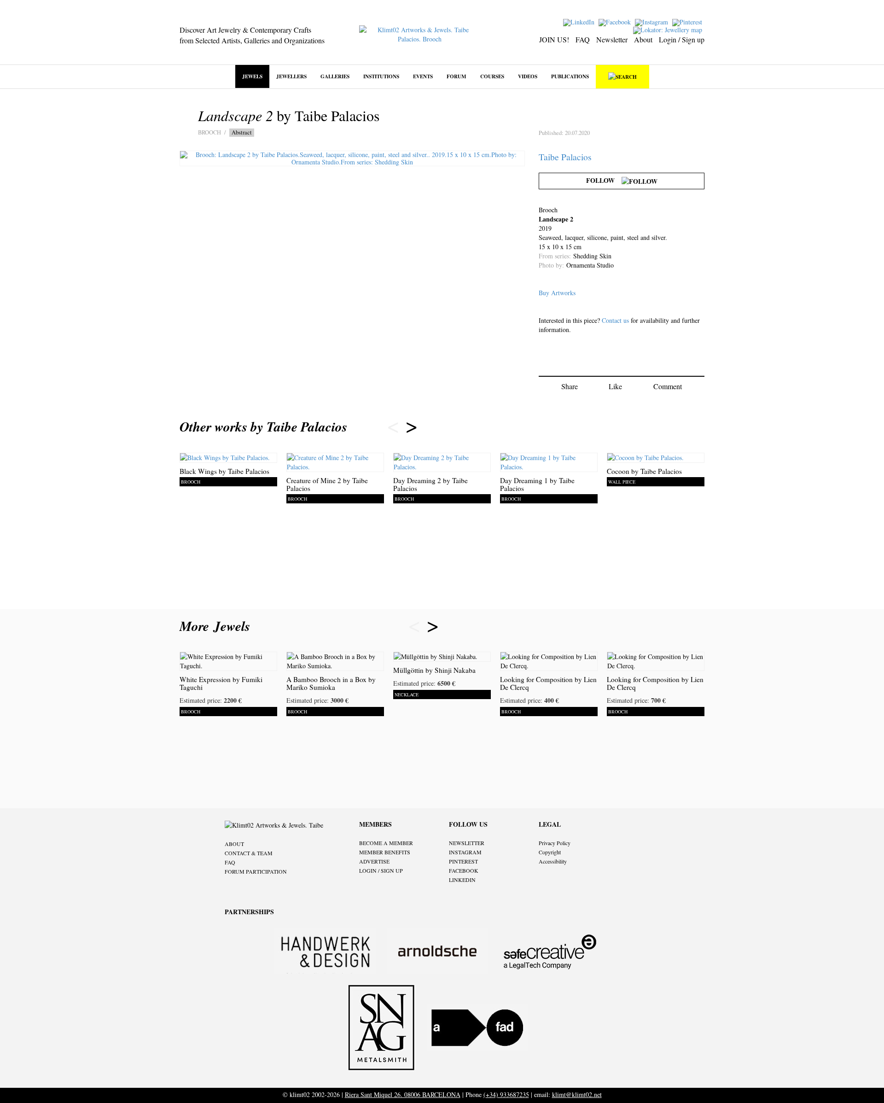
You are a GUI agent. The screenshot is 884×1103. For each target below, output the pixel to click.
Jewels (252, 76)
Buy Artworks (557, 292)
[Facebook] (616, 21)
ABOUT (234, 843)
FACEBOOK (463, 870)
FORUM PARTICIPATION (256, 871)
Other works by (263, 426)
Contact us (615, 320)
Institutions (381, 76)
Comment (667, 386)
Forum (456, 76)
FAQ (583, 39)
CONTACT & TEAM (249, 853)
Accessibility (553, 861)
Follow (604, 180)
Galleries (334, 76)
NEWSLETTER (466, 842)
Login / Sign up (681, 39)
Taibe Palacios (565, 157)
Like (615, 386)
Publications (570, 76)
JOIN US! (554, 39)
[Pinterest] (688, 21)
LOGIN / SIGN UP (381, 870)
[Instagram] (652, 21)
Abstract (242, 132)
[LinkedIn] (580, 21)
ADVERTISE (374, 861)
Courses (492, 76)
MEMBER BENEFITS (384, 852)
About (643, 39)
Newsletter (612, 39)
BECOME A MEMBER (386, 842)
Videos (527, 76)
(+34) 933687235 (506, 1094)
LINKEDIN (462, 879)
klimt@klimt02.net (577, 1094)
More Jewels (217, 626)
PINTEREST (463, 861)
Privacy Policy (554, 842)
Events (423, 76)
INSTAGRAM (465, 852)
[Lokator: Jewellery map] (668, 29)
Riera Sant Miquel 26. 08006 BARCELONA (402, 1094)
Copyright (550, 852)
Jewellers (291, 76)
